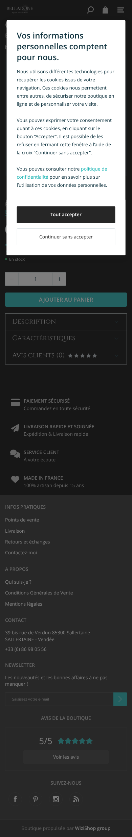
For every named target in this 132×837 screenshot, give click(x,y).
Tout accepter (66, 214)
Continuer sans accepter (66, 237)
